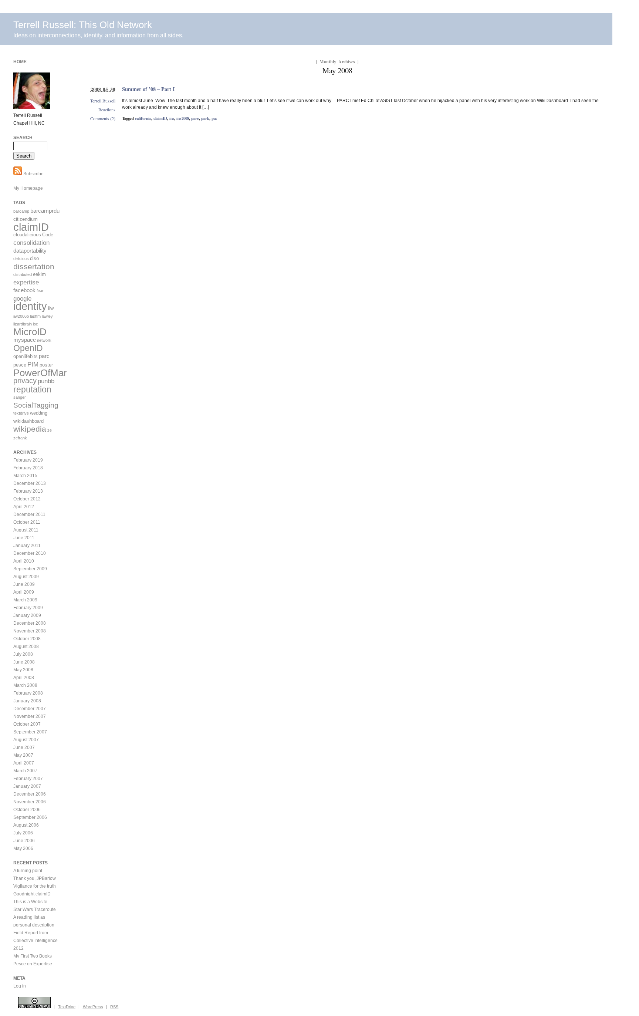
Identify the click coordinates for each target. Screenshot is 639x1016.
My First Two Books (32, 956)
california (143, 118)
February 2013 (28, 491)
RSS (114, 1007)
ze (49, 430)
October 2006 (27, 809)
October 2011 (26, 522)
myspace (24, 340)
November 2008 (29, 631)
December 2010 (29, 553)
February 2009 (28, 607)
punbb (46, 381)
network (44, 340)
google (22, 298)
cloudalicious (27, 234)
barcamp (21, 211)
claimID (160, 118)
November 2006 (29, 801)
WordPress (93, 1007)
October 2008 (27, 638)
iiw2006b (21, 316)
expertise (26, 282)
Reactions (106, 109)
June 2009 (24, 584)
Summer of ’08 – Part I (148, 89)
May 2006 (23, 848)
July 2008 (23, 654)
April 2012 (23, 506)
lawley (47, 316)
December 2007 (29, 708)
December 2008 (29, 623)
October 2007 (27, 724)
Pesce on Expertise (32, 963)
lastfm (35, 316)
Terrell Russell (102, 101)
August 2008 (26, 646)
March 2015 (25, 475)
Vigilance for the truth (34, 886)
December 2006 (29, 794)
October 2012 (27, 499)
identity (30, 306)
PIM (32, 364)
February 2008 (28, 693)
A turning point (27, 870)
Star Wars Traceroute (34, 909)
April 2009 (23, 592)
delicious (21, 258)
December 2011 (29, 514)
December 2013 (29, 483)
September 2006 (30, 817)
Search (23, 137)
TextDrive (66, 1007)
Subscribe (33, 173)
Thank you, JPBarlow (34, 878)
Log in (19, 986)
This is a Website (30, 901)
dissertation (33, 266)
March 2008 (25, 685)
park (205, 118)
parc (195, 118)
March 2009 (25, 599)
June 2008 (24, 662)
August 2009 (26, 576)
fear (40, 290)
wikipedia (29, 429)
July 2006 (23, 833)
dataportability (30, 250)
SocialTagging (35, 405)
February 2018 (28, 467)
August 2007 (26, 739)
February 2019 (28, 460)
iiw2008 (182, 118)
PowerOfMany (43, 373)
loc (35, 324)
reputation (32, 389)
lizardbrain (22, 324)
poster (46, 365)
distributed (22, 274)
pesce (19, 365)
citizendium (25, 219)
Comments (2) (102, 118)
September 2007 (30, 732)
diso (34, 258)
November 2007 (29, 716)
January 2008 (27, 700)
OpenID (28, 348)
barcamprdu (45, 210)
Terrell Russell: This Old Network (82, 24)
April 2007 (23, 763)
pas (214, 118)
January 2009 (27, 615)
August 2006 (26, 825)
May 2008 (23, 669)
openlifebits (25, 356)
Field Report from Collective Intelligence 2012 (35, 940)
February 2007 (28, 778)
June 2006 (24, 840)
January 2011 (27, 545)
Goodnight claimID (32, 894)
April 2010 (23, 561)
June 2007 (24, 747)
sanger (19, 397)
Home (20, 61)
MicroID (30, 332)
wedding (38, 413)
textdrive (21, 413)
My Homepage (28, 188)
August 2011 (25, 530)
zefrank (20, 438)
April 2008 (23, 677)
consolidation (31, 242)
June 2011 (23, 537)
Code (47, 234)
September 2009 (30, 568)
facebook (24, 290)
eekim (39, 274)
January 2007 (27, 786)
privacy (25, 381)
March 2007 (25, 770)
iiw (171, 118)
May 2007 (23, 755)
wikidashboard (28, 421)
